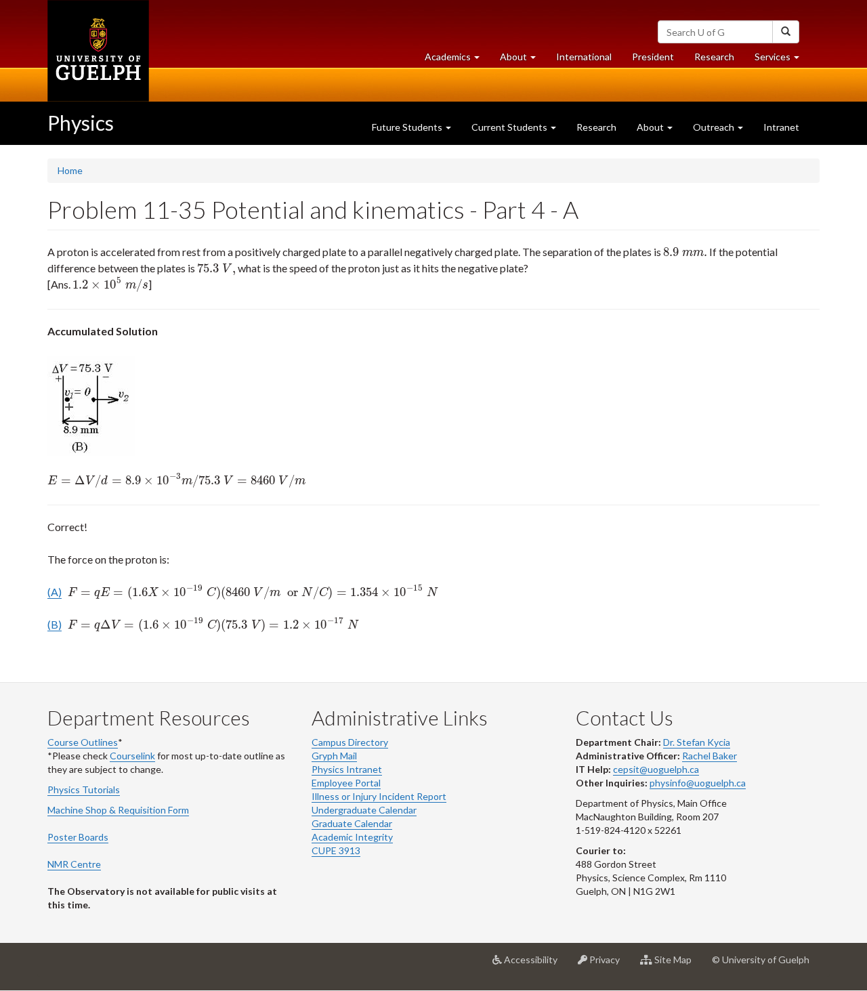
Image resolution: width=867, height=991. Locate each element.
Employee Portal (346, 782)
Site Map (677, 965)
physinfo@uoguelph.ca (698, 782)
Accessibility (535, 965)
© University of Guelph (760, 959)
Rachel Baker (709, 755)
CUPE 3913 (336, 850)
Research (719, 60)
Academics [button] (457, 60)
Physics (80, 122)
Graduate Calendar (352, 823)
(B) (54, 624)
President (653, 56)
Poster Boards (77, 837)
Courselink (132, 755)
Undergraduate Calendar (364, 810)
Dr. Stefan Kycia (696, 742)
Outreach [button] (714, 127)
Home (70, 170)
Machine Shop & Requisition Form (118, 810)
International (584, 56)
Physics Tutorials (83, 789)
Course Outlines (82, 742)
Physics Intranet (347, 769)
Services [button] (782, 60)
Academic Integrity (352, 837)
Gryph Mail (334, 755)
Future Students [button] (408, 127)
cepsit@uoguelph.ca (656, 769)
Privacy (608, 965)
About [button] (523, 60)
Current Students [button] (510, 127)
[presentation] (685, 251)
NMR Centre (74, 864)
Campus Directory (350, 742)
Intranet (781, 127)
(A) (54, 591)
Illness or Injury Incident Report (379, 796)
